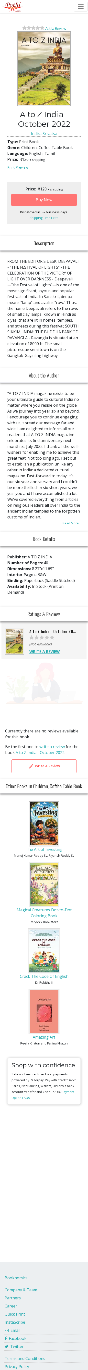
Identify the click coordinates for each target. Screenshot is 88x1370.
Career (11, 1306)
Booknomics (16, 1278)
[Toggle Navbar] (81, 7)
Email (14, 1330)
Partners (13, 1298)
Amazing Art (44, 1037)
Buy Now (44, 199)
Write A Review (47, 766)
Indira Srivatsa (44, 133)
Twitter (16, 1346)
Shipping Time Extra (44, 217)
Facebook (16, 1338)
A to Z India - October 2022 (40, 752)
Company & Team (21, 1290)
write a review (52, 746)
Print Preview (17, 167)
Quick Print (15, 1314)
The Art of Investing (44, 849)
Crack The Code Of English (44, 976)
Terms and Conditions (25, 1358)
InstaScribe (15, 1322)
